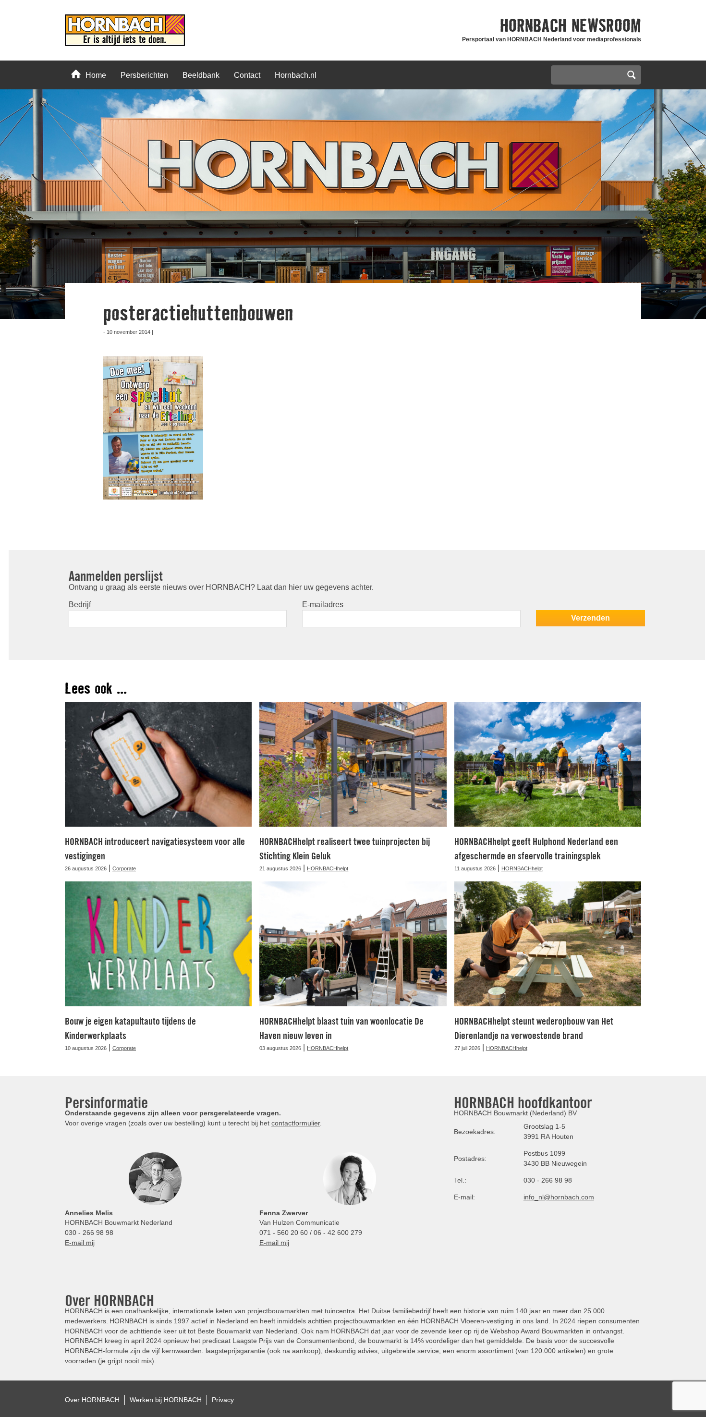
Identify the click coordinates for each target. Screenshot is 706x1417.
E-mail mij (80, 1242)
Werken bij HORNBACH (166, 1400)
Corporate (124, 868)
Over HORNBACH (92, 1400)
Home (95, 75)
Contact (247, 75)
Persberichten (144, 75)
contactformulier (295, 1123)
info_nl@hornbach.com (558, 1197)
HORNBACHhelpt (327, 868)
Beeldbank (201, 75)
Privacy (223, 1400)
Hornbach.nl (295, 75)
